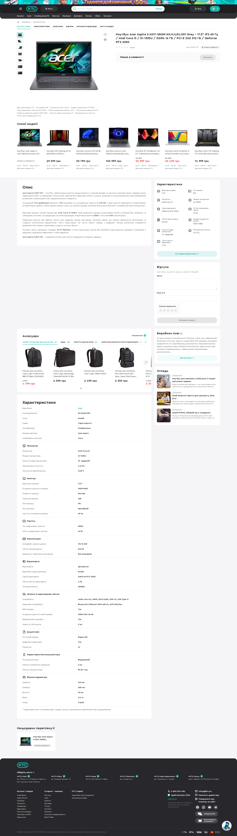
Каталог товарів (25, 791)
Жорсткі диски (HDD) (85, 342)
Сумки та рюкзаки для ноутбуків (39, 342)
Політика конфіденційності (55, 814)
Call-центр (172, 799)
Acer (80, 408)
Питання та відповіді (87, 26)
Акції (29, 16)
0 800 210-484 (178, 791)
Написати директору (209, 795)
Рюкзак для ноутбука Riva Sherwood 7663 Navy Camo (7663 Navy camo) (125, 374)
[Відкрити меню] (20, 9)
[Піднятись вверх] (216, 826)
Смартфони (21, 795)
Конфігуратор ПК (41, 16)
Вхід (199, 9)
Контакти (108, 16)
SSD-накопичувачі (24, 812)
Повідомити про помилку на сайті (207, 800)
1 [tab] (82, 388)
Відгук (159, 276)
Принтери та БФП (24, 814)
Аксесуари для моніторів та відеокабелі (122, 342)
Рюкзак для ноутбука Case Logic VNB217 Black (95, 372)
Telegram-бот (209, 814)
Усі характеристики (186, 254)
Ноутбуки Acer (39, 22)
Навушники (21, 817)
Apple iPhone (22, 798)
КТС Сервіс (77, 791)
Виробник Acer (168, 333)
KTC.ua (32, 9)
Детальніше (185, 358)
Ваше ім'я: (161, 293)
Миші (65, 342)
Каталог (20, 16)
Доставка (78, 16)
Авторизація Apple (79, 798)
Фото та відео (107, 26)
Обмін (97, 16)
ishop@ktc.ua (205, 791)
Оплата (88, 16)
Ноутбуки (26, 22)
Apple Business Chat (180, 795)
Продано (207, 57)
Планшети (21, 803)
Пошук (159, 9)
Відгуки (69, 26)
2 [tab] (86, 388)
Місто (50, 9)
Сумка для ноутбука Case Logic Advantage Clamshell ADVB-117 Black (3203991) (64, 374)
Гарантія (47, 801)
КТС (18, 22)
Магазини (67, 16)
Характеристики (42, 26)
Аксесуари (58, 26)
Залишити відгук (187, 320)
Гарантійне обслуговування (83, 795)
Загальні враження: (167, 306)
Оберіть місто (24, 772)
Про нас (55, 16)
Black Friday (48, 817)
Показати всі (137, 335)
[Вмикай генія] (118, 2)
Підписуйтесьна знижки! (210, 820)
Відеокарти (21, 809)
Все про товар (24, 26)
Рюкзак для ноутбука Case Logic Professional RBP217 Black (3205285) (33, 373)
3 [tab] (88, 388)
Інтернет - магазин (53, 791)
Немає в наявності (211, 47)
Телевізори (21, 806)
